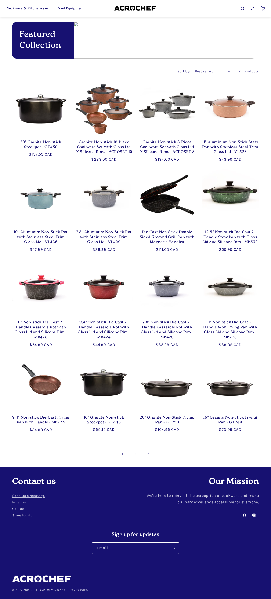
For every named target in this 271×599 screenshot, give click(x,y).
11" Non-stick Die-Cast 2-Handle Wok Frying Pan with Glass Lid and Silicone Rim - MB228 (230, 330)
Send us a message (28, 496)
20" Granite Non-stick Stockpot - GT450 (41, 145)
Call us (18, 509)
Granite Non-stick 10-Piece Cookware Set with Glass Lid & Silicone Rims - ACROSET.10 (104, 147)
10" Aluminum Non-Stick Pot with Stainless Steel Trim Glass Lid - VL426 (41, 237)
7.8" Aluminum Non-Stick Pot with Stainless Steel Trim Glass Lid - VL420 (104, 237)
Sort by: (183, 71)
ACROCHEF (31, 589)
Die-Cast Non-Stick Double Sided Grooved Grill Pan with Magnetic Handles (167, 237)
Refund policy (78, 589)
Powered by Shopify (52, 589)
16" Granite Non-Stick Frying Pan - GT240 (230, 420)
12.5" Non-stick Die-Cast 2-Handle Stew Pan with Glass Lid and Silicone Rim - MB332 (230, 237)
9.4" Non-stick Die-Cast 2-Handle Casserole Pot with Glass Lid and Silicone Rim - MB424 (104, 330)
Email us (19, 502)
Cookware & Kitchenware (27, 8)
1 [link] (122, 454)
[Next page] (148, 454)
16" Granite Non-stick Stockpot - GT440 (104, 420)
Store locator (23, 515)
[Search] (242, 8)
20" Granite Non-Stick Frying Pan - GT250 (167, 420)
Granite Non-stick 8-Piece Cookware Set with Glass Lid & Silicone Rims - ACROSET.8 (167, 147)
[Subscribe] (173, 548)
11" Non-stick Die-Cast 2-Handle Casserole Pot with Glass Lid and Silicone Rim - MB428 (41, 330)
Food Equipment (70, 8)
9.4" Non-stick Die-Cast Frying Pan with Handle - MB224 (40, 420)
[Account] (253, 8)
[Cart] (263, 8)
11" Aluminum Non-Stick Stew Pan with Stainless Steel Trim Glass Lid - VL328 (230, 147)
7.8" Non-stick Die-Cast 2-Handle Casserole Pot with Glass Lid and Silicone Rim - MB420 (167, 330)
